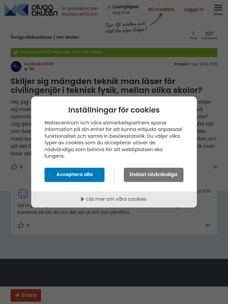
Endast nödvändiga (153, 174)
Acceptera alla (74, 174)
